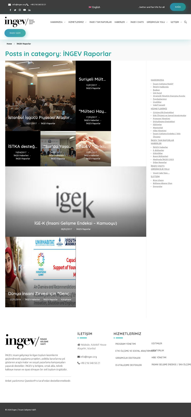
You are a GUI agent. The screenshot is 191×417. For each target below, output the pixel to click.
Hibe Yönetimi (159, 130)
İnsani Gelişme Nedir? (163, 84)
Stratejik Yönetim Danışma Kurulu (169, 96)
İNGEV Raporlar (48, 123)
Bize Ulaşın (158, 180)
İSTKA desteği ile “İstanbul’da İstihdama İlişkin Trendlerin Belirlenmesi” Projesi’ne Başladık (22, 146)
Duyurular (157, 186)
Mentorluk (158, 127)
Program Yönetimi (161, 118)
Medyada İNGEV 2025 (163, 159)
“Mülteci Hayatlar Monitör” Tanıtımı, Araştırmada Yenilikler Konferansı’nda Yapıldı (93, 111)
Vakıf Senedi (159, 105)
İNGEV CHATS (157, 166)
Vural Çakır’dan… (161, 173)
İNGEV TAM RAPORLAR (162, 140)
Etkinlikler (158, 153)
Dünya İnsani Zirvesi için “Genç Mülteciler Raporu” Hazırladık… (40, 293)
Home (9, 44)
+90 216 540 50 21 (38, 4)
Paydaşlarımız (160, 99)
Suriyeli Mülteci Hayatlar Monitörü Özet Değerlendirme (93, 79)
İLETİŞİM (155, 176)
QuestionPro (31, 380)
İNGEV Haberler (160, 147)
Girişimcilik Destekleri (163, 112)
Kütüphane (66, 299)
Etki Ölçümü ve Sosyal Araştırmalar (169, 115)
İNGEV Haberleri (91, 120)
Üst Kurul (157, 93)
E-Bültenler (158, 150)
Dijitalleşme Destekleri (164, 121)
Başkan (156, 90)
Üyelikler (157, 102)
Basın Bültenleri (160, 156)
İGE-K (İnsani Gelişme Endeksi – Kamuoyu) (75, 223)
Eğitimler (157, 124)
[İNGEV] (26, 22)
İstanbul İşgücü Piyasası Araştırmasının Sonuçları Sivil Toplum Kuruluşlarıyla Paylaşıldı (40, 117)
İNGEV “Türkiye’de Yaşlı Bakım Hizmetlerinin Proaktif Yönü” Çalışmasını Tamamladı (93, 146)
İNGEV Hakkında (161, 87)
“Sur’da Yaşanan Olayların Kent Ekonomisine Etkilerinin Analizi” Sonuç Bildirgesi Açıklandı (58, 146)
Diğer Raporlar (160, 162)
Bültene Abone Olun (162, 183)
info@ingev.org (19, 4)
